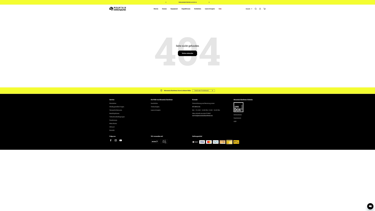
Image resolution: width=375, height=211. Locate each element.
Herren (156, 9)
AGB (235, 121)
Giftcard (111, 127)
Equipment (174, 9)
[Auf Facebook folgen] (110, 140)
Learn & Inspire (210, 9)
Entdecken (197, 9)
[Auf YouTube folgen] (120, 140)
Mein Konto (113, 123)
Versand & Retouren (115, 110)
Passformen (113, 120)
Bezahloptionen (114, 113)
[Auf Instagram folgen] (115, 140)
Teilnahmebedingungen (117, 117)
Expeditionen (186, 9)
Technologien (155, 107)
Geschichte (154, 103)
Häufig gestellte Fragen (116, 107)
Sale (220, 9)
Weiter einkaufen (187, 53)
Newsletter (112, 103)
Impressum (237, 118)
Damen (164, 9)
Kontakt (112, 130)
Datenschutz (238, 115)
